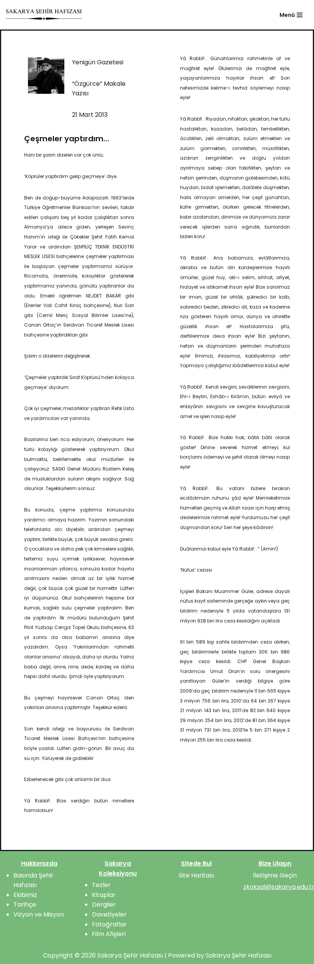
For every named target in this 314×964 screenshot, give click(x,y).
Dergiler (104, 904)
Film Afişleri (109, 934)
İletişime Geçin (275, 875)
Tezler (101, 885)
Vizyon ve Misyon (38, 914)
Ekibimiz (25, 894)
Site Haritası (196, 875)
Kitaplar (104, 894)
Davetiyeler (109, 914)
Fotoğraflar (109, 924)
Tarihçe (24, 904)
